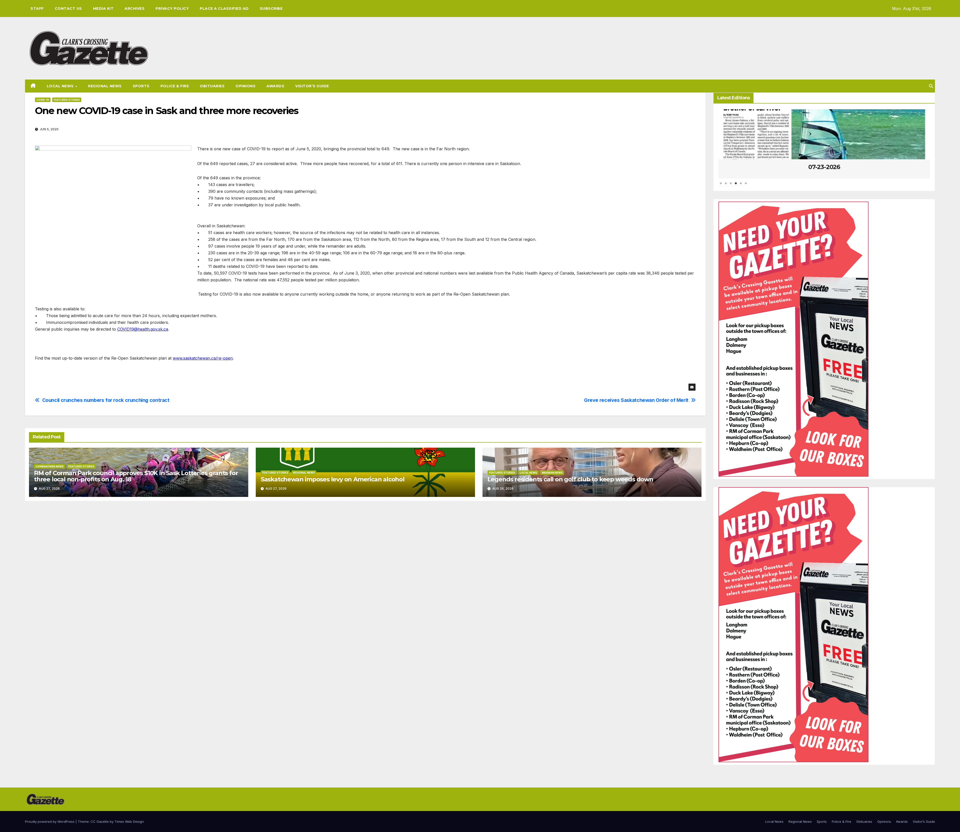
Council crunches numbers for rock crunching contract (106, 400)
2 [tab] (726, 185)
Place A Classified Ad (224, 8)
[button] (931, 86)
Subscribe (271, 8)
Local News (61, 86)
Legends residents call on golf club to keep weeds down (570, 479)
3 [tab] (731, 185)
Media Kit (103, 8)
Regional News (105, 86)
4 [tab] (736, 185)
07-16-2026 (873, 167)
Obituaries (212, 86)
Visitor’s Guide (312, 86)
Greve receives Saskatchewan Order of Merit (636, 400)
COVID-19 (42, 99)
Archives (134, 8)
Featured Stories (67, 99)
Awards (275, 86)
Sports (141, 86)
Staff (37, 8)
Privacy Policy (172, 8)
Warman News (552, 472)
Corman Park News (50, 466)
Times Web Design (129, 821)
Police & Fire (174, 86)
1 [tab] (721, 185)
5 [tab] (741, 185)
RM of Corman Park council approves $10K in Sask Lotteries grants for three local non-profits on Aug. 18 (136, 476)
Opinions (246, 86)
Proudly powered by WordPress (50, 821)
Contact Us (68, 8)
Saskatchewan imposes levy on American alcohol (332, 479)
